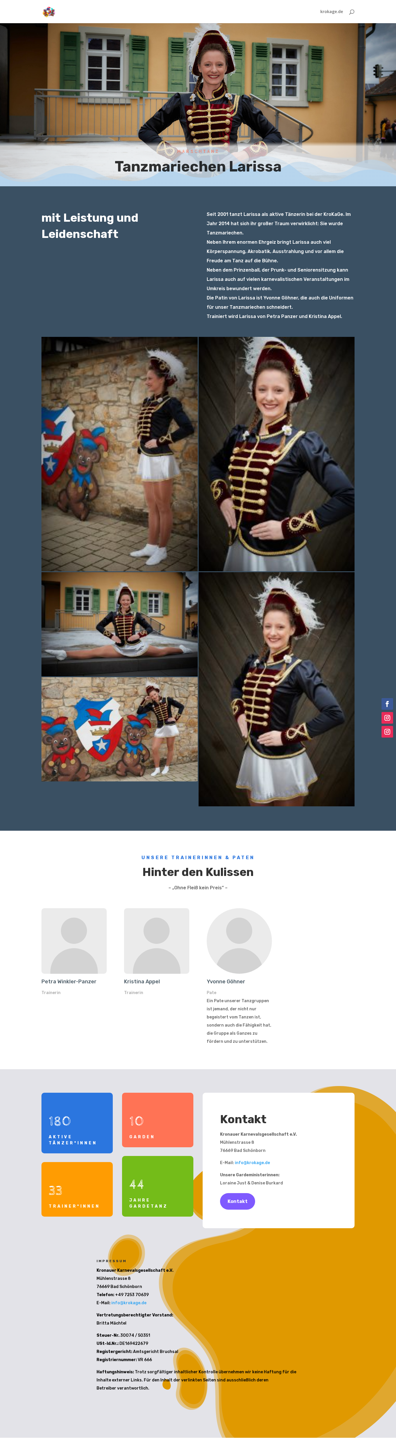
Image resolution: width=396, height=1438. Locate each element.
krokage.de (331, 12)
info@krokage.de (252, 1162)
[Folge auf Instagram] (387, 718)
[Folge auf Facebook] (387, 704)
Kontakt (238, 1201)
